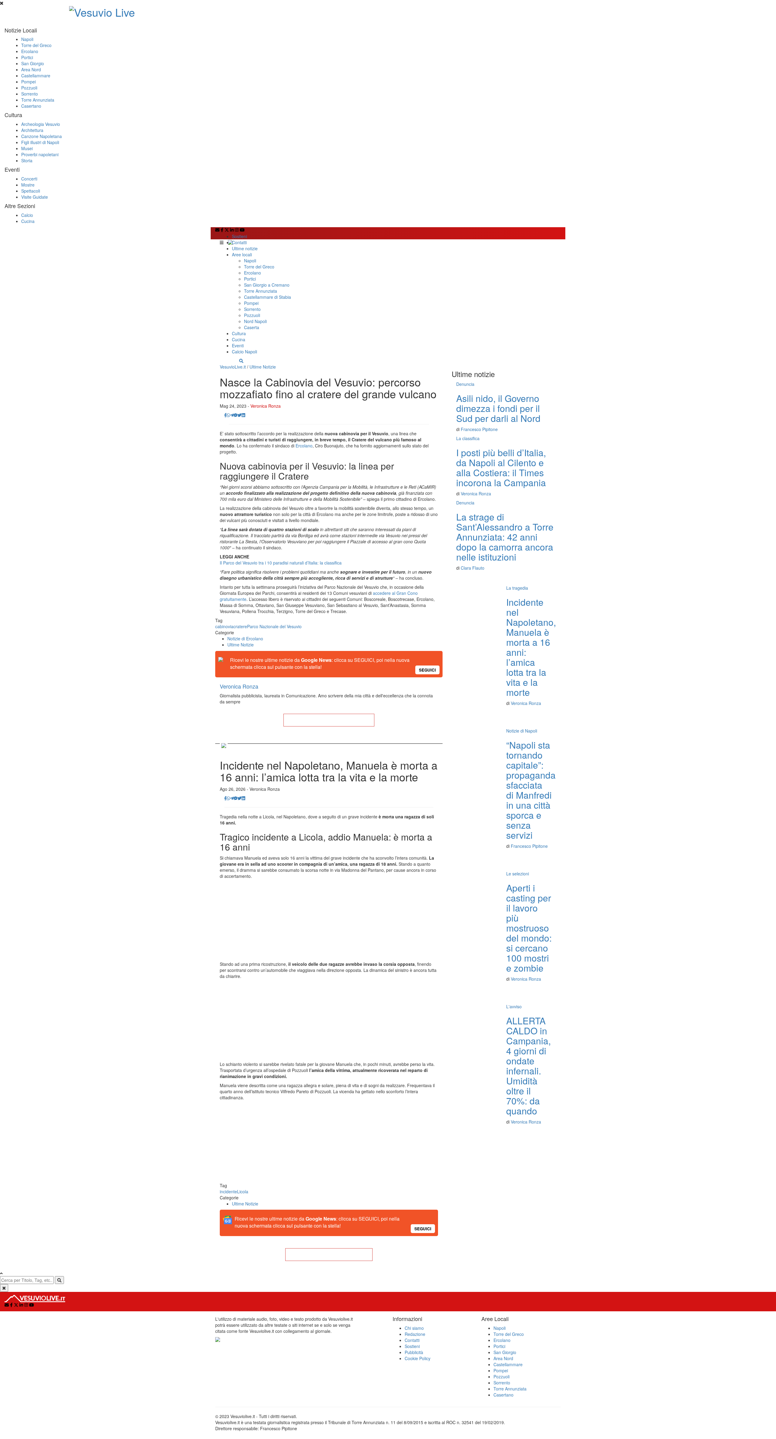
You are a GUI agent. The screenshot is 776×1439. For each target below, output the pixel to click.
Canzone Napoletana (41, 136)
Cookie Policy (417, 1358)
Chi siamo (414, 1328)
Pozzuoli (29, 88)
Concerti (29, 179)
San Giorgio (32, 63)
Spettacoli (30, 191)
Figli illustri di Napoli (40, 142)
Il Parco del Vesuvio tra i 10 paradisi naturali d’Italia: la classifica (281, 563)
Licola (242, 1191)
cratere (240, 626)
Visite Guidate (34, 197)
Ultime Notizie (262, 367)
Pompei (28, 82)
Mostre (28, 185)
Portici (27, 57)
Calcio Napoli (244, 352)
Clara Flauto (472, 568)
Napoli (27, 39)
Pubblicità (414, 1352)
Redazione (415, 1334)
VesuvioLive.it (233, 367)
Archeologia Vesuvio (40, 124)
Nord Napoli (255, 321)
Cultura (239, 333)
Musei (27, 148)
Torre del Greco (36, 45)
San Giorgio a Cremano (266, 285)
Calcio (27, 215)
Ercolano (29, 51)
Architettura (32, 130)
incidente (228, 1191)
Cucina (28, 221)
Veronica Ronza (265, 406)
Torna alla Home (329, 720)
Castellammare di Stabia (267, 297)
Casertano (31, 106)
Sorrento (29, 94)
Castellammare (35, 75)
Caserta (251, 327)
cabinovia (224, 626)
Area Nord (31, 69)
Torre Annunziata (37, 100)
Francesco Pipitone (479, 429)
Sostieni (239, 236)
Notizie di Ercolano (245, 638)
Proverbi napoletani (40, 154)
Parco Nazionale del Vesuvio (274, 626)
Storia (26, 160)
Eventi (238, 345)
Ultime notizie (245, 248)
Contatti (239, 242)
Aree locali (242, 254)
